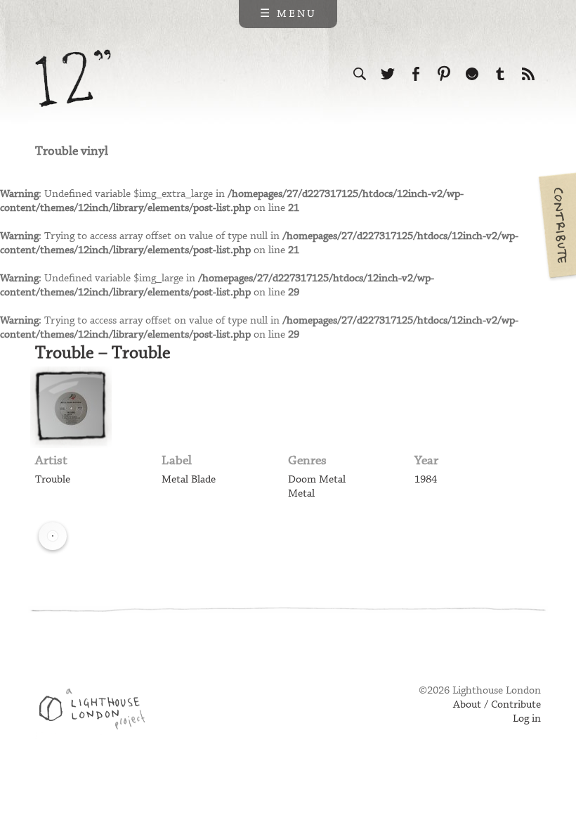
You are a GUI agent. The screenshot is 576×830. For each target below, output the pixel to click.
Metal (301, 494)
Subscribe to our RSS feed (528, 73)
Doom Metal (317, 480)
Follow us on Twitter (387, 73)
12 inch (73, 78)
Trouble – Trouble (103, 353)
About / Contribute (497, 705)
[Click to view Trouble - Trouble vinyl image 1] (71, 407)
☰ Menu (288, 14)
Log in (527, 719)
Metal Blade (189, 480)
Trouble (52, 480)
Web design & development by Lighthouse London (97, 711)
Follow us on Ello (472, 73)
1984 (425, 480)
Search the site (359, 73)
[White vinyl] (53, 536)
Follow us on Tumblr (500, 73)
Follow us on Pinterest (443, 73)
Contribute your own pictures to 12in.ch (556, 225)
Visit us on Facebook (415, 73)
